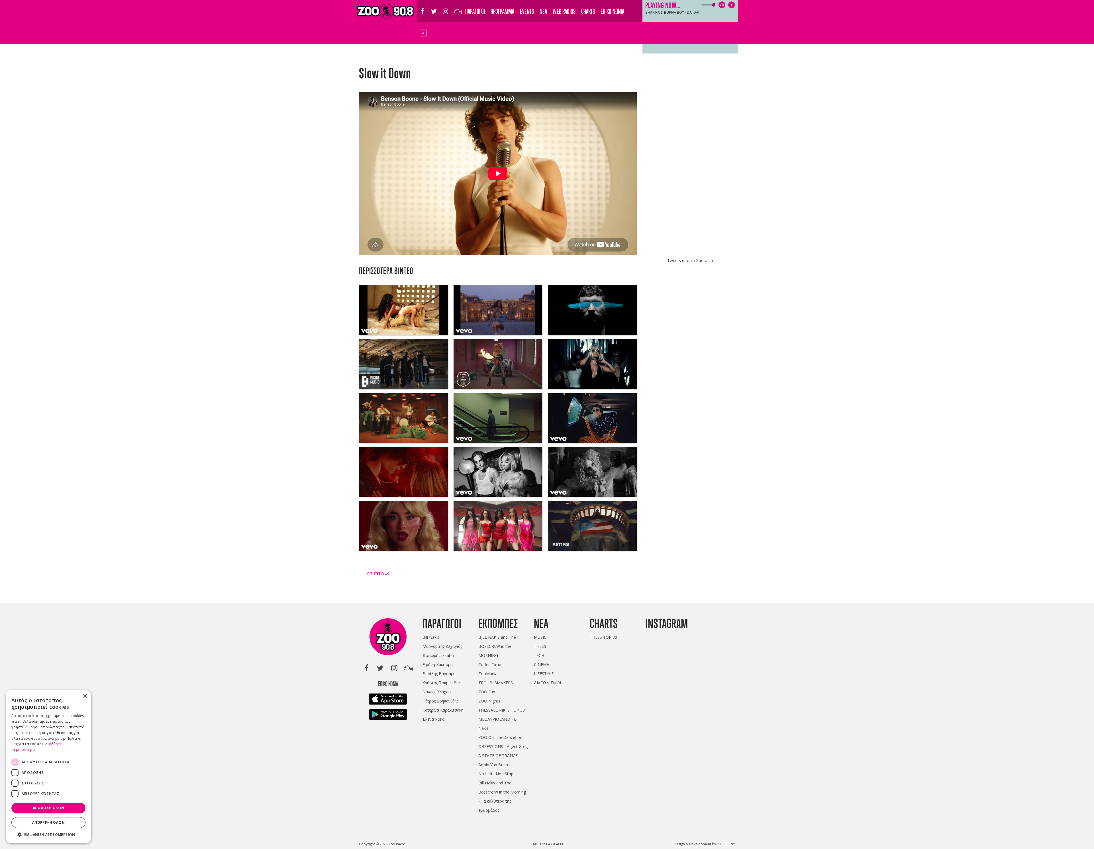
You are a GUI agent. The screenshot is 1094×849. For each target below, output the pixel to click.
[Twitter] (434, 8)
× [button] (85, 696)
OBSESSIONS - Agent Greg (503, 746)
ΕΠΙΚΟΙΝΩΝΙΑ (612, 11)
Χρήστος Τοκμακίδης (441, 682)
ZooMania (487, 673)
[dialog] (48, 766)
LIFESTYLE (544, 673)
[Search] (423, 33)
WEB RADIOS (564, 11)
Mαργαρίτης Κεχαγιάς (442, 646)
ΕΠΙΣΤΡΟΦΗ (378, 573)
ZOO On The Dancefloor (501, 737)
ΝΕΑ (543, 11)
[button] (48, 835)
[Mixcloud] (456, 8)
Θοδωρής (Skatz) (438, 655)
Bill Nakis (431, 637)
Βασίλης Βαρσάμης (440, 673)
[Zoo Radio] (388, 638)
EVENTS (527, 11)
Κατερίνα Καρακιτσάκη (443, 710)
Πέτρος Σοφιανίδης (440, 701)
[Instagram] (445, 8)
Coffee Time (489, 664)
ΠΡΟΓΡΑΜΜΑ (502, 11)
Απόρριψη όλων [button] (48, 822)
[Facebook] (422, 8)
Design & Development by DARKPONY (704, 844)
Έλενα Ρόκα (433, 719)
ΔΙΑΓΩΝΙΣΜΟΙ (547, 682)
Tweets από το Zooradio (690, 260)
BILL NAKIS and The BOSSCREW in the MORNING (497, 646)
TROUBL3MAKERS (495, 682)
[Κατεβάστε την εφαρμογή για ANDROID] (388, 716)
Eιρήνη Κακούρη (438, 664)
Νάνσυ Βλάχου (437, 692)
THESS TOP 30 (603, 637)
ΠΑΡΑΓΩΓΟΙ (475, 11)
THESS (540, 646)
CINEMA (541, 664)
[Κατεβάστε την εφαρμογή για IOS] (388, 700)
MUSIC (540, 637)
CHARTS (588, 11)
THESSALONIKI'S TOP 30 (501, 710)
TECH (539, 655)
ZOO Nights (489, 701)
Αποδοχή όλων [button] (48, 807)
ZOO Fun (486, 692)
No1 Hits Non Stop (495, 773)
